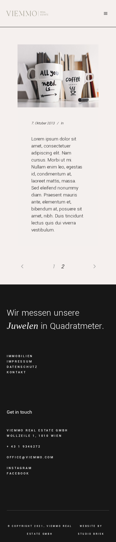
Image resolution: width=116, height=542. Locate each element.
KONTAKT (16, 372)
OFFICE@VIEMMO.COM (30, 457)
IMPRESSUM (19, 362)
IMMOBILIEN (20, 356)
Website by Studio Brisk (91, 530)
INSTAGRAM (19, 468)
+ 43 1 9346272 (24, 447)
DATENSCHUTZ (22, 367)
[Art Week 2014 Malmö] (58, 75)
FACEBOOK (18, 473)
